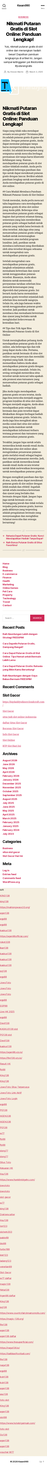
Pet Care (7, 591)
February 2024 (11, 830)
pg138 (3, 971)
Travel (6, 602)
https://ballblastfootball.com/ (15, 1353)
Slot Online (9, 740)
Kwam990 (23, 5)
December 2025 (12, 783)
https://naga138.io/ (10, 1347)
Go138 (3, 1434)
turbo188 (5, 1249)
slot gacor (5, 1197)
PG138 (3, 1110)
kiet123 (4, 1255)
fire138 (3, 1324)
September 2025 (12, 795)
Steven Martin (16, 72)
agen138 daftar (8, 1336)
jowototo (5, 1185)
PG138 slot (6, 1034)
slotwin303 (6, 1232)
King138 (4, 1075)
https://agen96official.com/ (14, 936)
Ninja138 (4, 1289)
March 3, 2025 (36, 72)
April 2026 (8, 772)
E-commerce (10, 574)
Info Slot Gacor (11, 734)
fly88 (2, 1069)
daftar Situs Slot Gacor (15, 722)
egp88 (3, 919)
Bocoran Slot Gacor (13, 728)
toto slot (4, 1400)
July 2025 (8, 803)
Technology (9, 598)
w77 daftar (5, 1278)
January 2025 (11, 826)
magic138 (5, 1284)
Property (7, 595)
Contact (7, 605)
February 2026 (11, 776)
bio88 (3, 1243)
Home (6, 563)
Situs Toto (5, 1162)
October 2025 (10, 791)
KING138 (5, 895)
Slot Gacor (8, 711)
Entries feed (9, 874)
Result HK (5, 1063)
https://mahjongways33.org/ (15, 907)
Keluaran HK (6, 1168)
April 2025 (8, 814)
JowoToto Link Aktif (11, 1092)
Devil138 (4, 1023)
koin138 (4, 1376)
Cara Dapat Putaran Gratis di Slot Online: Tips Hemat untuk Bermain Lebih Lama (22, 656)
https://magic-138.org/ (12, 1318)
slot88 (3, 1417)
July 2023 (8, 833)
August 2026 (10, 760)
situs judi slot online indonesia (19, 717)
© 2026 (14, 1461)
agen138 (4, 913)
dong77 (4, 1150)
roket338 (5, 942)
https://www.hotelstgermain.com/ (17, 1423)
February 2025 (11, 822)
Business (23, 17)
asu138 (4, 1394)
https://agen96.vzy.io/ (11, 1052)
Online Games (10, 588)
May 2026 (8, 768)
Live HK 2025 (7, 1011)
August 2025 (10, 799)
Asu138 (4, 1174)
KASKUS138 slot (9, 1029)
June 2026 (9, 764)
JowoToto (5, 982)
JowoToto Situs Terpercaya (14, 1087)
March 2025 (9, 818)
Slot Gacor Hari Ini (13, 856)
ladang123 (5, 1260)
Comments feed (12, 878)
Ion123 (3, 1226)
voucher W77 (7, 1452)
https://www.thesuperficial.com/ (16, 1342)
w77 (2, 1133)
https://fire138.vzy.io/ (11, 1058)
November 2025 (12, 787)
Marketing (8, 584)
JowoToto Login (8, 1098)
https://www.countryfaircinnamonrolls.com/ (22, 1313)
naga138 (4, 1365)
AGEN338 (5, 1116)
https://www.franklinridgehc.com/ (17, 1179)
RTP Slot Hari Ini (12, 746)
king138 (4, 901)
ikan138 (4, 947)
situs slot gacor (11, 852)
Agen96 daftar (7, 1295)
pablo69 (4, 1237)
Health (6, 581)
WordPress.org (11, 882)
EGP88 (3, 1005)
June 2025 (9, 806)
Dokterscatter (7, 1214)
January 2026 (11, 779)
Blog (5, 567)
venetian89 (6, 1266)
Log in (6, 870)
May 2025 (8, 810)
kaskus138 (5, 930)
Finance (7, 577)
